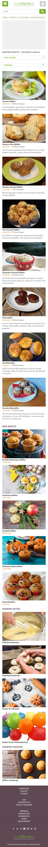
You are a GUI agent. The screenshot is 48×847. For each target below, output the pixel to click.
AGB (24, 800)
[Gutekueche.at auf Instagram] (24, 829)
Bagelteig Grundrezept (11, 676)
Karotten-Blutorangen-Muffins (14, 460)
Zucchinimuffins (8, 363)
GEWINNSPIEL (24, 816)
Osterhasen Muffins (10, 495)
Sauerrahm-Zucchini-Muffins (13, 273)
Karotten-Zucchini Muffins (12, 187)
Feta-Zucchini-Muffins (11, 230)
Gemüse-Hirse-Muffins (11, 144)
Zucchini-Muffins (9, 101)
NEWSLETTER (24, 814)
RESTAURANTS (24, 821)
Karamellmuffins (8, 602)
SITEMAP (24, 794)
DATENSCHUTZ (24, 802)
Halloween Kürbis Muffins (12, 566)
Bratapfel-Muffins (9, 531)
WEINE (24, 819)
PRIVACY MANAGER (24, 805)
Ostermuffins (7, 318)
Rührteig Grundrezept (10, 642)
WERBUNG (24, 811)
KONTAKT (24, 791)
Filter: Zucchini (24, 58)
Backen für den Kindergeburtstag (15, 742)
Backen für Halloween (10, 709)
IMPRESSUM (24, 789)
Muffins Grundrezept (10, 780)
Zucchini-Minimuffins (10, 408)
